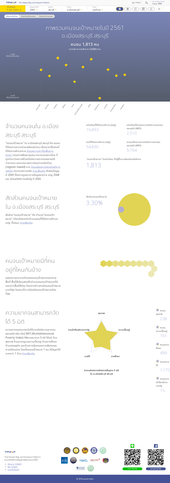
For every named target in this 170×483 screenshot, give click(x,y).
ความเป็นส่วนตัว (13, 469)
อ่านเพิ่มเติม (39, 171)
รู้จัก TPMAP (136, 2)
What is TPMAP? (15, 464)
